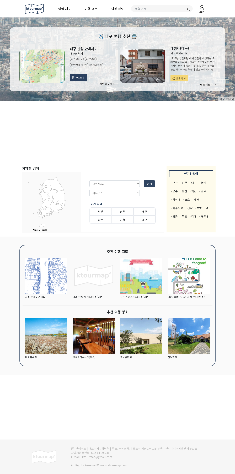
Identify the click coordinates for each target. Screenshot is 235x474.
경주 (175, 191)
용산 (184, 191)
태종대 (205, 216)
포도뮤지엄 (126, 357)
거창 (122, 220)
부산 (100, 211)
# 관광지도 (77, 59)
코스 (187, 199)
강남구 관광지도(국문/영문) (134, 296)
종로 (203, 191)
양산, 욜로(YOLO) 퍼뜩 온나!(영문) (186, 296)
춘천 (122, 211)
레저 (196, 199)
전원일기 (172, 357)
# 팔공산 (90, 59)
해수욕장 (178, 208)
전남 (190, 208)
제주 (144, 211)
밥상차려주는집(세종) (84, 357)
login (201, 11)
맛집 (194, 191)
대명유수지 (31, 357)
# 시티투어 (96, 65)
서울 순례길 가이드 (35, 296)
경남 (203, 183)
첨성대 (176, 199)
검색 (149, 184)
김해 (194, 216)
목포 (184, 216)
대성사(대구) (179, 48)
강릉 (175, 216)
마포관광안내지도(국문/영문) (88, 296)
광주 (100, 220)
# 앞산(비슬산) (79, 65)
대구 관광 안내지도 (83, 48)
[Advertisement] (117, 134)
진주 (184, 183)
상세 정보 (180, 78)
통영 (199, 208)
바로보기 (79, 77)
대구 (144, 220)
